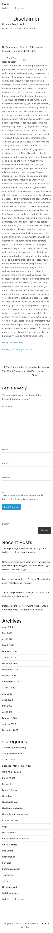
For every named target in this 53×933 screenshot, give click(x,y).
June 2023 (7, 700)
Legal (5, 826)
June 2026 (7, 627)
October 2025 (9, 675)
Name (6, 449)
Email (5, 463)
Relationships (36, 47)
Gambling (7, 796)
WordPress (26, 927)
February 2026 (9, 651)
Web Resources (10, 893)
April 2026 (7, 639)
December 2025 (10, 663)
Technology (8, 875)
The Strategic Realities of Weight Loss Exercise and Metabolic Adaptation (25, 594)
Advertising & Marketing (14, 747)
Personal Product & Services (16, 838)
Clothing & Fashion (11, 772)
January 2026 (9, 657)
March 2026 (8, 645)
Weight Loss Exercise (13, 899)
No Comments (9, 47)
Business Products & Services (17, 766)
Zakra (43, 923)
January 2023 (9, 724)
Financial (6, 784)
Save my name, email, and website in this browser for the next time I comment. (22, 497)
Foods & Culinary (10, 790)
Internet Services (10, 820)
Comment (8, 406)
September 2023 (10, 681)
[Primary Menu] (48, 6)
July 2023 (7, 694)
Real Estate (7, 850)
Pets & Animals (9, 844)
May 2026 (7, 633)
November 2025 (10, 669)
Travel (5, 881)
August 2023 (8, 687)
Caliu (5, 4)
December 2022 (10, 730)
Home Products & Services (15, 814)
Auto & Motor (8, 759)
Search (5, 524)
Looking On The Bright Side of (17, 349)
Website (6, 477)
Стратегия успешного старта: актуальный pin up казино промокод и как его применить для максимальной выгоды (26, 566)
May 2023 (7, 706)
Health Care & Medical (13, 808)
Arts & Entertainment (12, 753)
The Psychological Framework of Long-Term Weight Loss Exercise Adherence (24, 550)
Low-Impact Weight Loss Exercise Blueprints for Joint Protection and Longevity (26, 581)
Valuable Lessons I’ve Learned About (40, 371)
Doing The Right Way (12, 342)
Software (6, 863)
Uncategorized (9, 887)
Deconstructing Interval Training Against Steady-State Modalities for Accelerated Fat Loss (26, 608)
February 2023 (9, 718)
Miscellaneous (9, 832)
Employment (8, 778)
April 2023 (7, 712)
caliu (7, 51)
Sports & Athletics (11, 869)
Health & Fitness (10, 802)
